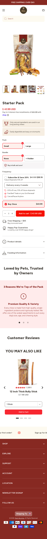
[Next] (42, 387)
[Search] (4, 19)
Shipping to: (22, 514)
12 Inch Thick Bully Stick (23, 391)
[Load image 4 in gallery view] (32, 89)
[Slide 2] (23, 322)
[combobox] (23, 19)
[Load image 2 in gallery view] (15, 89)
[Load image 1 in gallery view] (6, 89)
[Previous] (4, 387)
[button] (43, 10)
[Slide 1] (19, 322)
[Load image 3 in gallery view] (23, 89)
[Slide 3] (28, 322)
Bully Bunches (19, 518)
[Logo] (23, 10)
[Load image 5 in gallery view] (41, 90)
